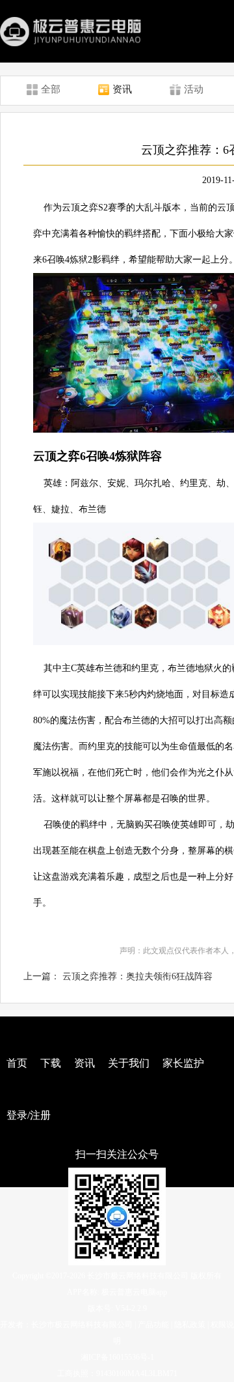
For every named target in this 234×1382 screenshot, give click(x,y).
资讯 (84, 1063)
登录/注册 (28, 1115)
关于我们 (129, 1063)
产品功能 (153, 1324)
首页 (16, 1063)
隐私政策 (189, 1324)
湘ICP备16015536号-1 (117, 1357)
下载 (50, 1063)
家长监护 (183, 1063)
